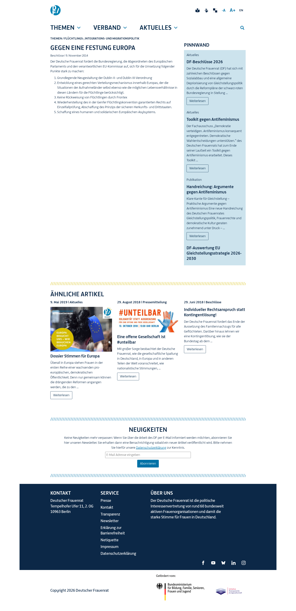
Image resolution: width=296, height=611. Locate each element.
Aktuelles (155, 27)
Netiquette (110, 540)
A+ (233, 10)
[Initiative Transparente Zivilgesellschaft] (229, 591)
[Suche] (242, 27)
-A (223, 10)
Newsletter (110, 521)
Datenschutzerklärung (151, 448)
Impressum (110, 546)
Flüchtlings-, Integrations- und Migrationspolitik (101, 38)
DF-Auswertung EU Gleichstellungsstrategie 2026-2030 (214, 253)
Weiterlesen (197, 101)
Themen (62, 27)
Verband (107, 27)
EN (241, 10)
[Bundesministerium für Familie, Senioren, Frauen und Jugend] (180, 590)
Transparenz (110, 514)
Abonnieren (148, 463)
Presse (106, 500)
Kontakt (107, 507)
